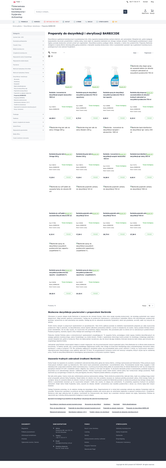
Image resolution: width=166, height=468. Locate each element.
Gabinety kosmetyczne (123, 428)
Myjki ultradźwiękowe (129, 404)
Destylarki (116, 404)
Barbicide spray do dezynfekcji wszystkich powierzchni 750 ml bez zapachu (113, 95)
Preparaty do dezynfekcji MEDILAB (137, 408)
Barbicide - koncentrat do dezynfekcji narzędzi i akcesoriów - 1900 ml (60, 95)
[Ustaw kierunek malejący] (49, 52)
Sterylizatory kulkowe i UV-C (78, 412)
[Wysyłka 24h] (141, 76)
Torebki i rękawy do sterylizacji (99, 412)
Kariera (87, 442)
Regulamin (25, 428)
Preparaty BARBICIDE (48, 26)
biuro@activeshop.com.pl (64, 443)
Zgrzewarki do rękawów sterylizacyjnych (125, 412)
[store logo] (20, 11)
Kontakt (145, 1)
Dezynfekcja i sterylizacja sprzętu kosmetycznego (66, 404)
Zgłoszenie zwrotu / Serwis (30, 442)
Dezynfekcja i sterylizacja (32, 26)
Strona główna (17, 26)
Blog (152, 1)
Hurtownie (119, 435)
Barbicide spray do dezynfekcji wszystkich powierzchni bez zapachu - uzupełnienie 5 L (59, 272)
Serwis (87, 435)
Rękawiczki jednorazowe (58, 412)
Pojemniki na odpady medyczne (113, 408)
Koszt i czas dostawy (91, 428)
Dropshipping (120, 439)
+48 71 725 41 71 (134, 1)
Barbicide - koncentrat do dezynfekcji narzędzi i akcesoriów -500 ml (114, 156)
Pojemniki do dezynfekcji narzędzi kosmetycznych (84, 408)
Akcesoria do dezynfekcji (93, 404)
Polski (18, 1)
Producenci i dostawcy (123, 442)
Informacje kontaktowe (29, 435)
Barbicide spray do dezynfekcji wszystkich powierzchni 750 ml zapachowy (86, 95)
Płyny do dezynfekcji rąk (58, 408)
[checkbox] (49, 56)
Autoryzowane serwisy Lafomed (95, 439)
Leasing (87, 432)
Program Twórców (90, 445)
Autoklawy (107, 404)
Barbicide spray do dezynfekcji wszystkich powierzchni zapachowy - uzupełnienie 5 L (86, 272)
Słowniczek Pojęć (90, 449)
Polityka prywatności (28, 432)
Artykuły (24, 439)
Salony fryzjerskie (121, 432)
